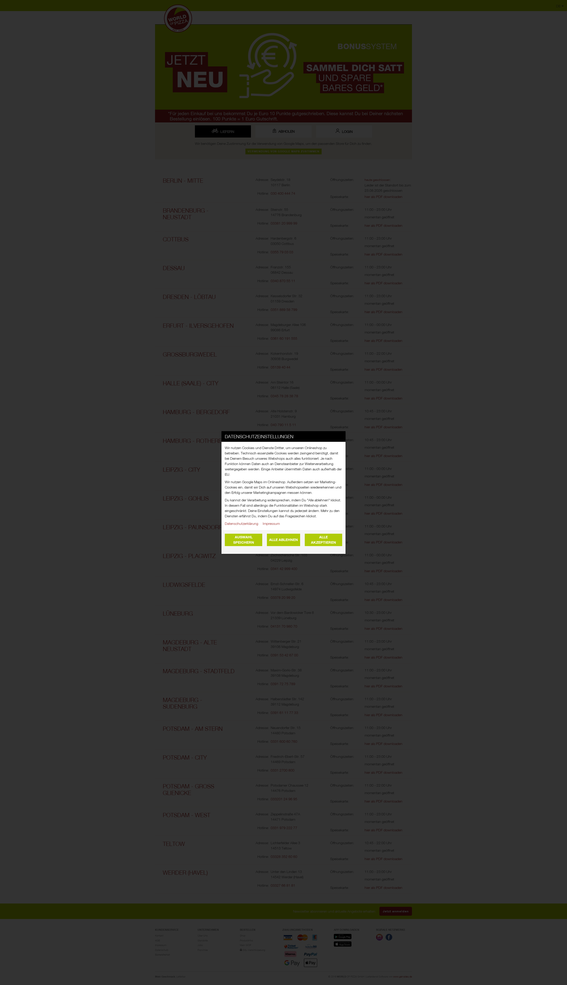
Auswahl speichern (243, 540)
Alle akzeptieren (323, 540)
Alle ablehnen (283, 539)
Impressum (271, 523)
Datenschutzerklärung (241, 523)
